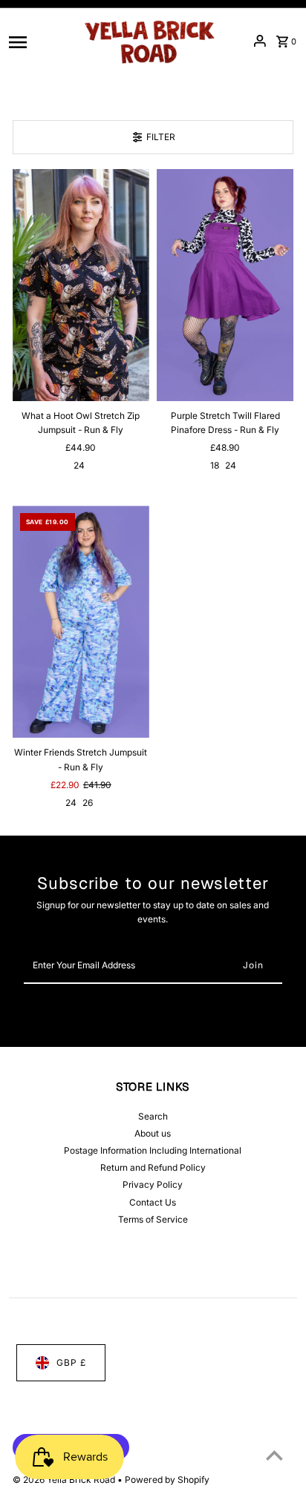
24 (79, 465)
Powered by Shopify (167, 1479)
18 (214, 465)
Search (153, 1116)
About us (152, 1133)
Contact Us (152, 1202)
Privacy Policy (153, 1184)
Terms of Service (153, 1219)
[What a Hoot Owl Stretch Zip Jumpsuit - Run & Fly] (81, 285)
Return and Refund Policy (153, 1167)
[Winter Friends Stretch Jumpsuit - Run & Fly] (81, 622)
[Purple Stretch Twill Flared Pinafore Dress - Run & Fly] (225, 285)
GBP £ (71, 1362)
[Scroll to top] (274, 1455)
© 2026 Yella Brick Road (65, 1479)
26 (87, 802)
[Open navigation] (39, 40)
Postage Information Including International (152, 1150)
